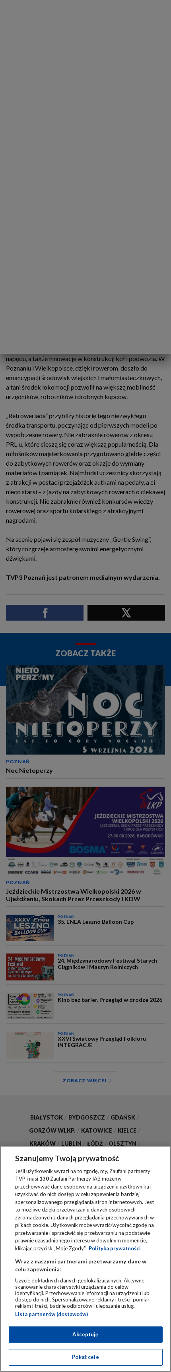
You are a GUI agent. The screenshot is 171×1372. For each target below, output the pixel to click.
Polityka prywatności (115, 1248)
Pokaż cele (85, 1357)
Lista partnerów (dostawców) (51, 1314)
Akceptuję (85, 1334)
